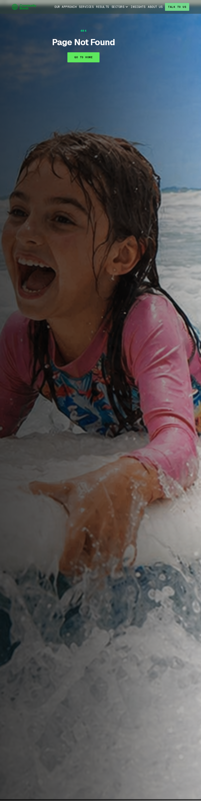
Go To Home (83, 57)
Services (86, 7)
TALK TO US (177, 7)
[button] (120, 7)
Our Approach (65, 7)
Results (102, 7)
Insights (138, 7)
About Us (155, 7)
